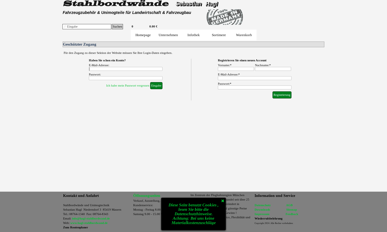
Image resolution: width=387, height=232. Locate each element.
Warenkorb (244, 35)
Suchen (117, 26)
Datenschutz (263, 205)
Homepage (143, 35)
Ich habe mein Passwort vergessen (127, 85)
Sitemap (291, 209)
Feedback (292, 214)
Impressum (262, 214)
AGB (289, 205)
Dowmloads (262, 209)
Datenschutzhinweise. (194, 213)
